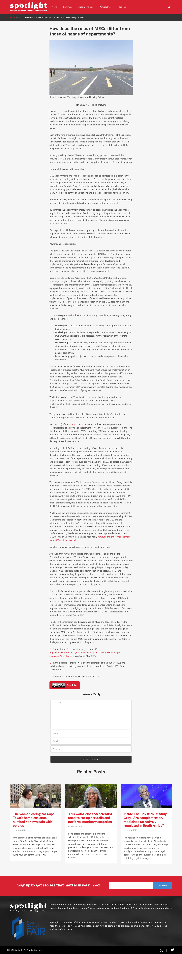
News (54, 7)
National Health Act (78, 424)
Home (12, 17)
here (73, 925)
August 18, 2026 (75, 826)
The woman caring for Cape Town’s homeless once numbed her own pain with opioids (34, 820)
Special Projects (85, 7)
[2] (115, 570)
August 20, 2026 (19, 830)
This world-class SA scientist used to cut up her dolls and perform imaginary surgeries (90, 818)
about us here (164, 907)
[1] (67, 318)
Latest (20, 17)
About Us (122, 7)
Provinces (67, 7)
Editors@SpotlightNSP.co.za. (125, 907)
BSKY (172, 949)
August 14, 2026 (130, 830)
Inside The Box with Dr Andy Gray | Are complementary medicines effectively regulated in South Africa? (145, 820)
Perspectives (105, 7)
